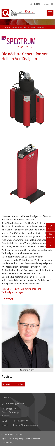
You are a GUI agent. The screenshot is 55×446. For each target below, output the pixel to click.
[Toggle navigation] (50, 13)
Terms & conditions (32, 438)
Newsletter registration (13, 384)
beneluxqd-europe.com (25, 425)
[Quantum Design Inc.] (31, 4)
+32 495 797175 (20, 421)
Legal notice (6, 438)
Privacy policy (18, 438)
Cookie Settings (7, 442)
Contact (45, 4)
